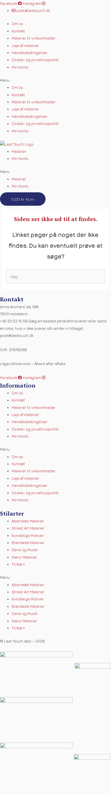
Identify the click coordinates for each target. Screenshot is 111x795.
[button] (55, 80)
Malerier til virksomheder (34, 38)
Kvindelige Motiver (28, 535)
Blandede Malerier (28, 542)
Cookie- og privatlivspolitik (35, 59)
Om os (17, 23)
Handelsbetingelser (30, 52)
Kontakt (18, 31)
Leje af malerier (25, 45)
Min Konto (20, 67)
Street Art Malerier (28, 528)
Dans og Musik (24, 549)
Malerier (19, 151)
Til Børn (18, 564)
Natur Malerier (24, 557)
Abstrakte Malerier (28, 521)
